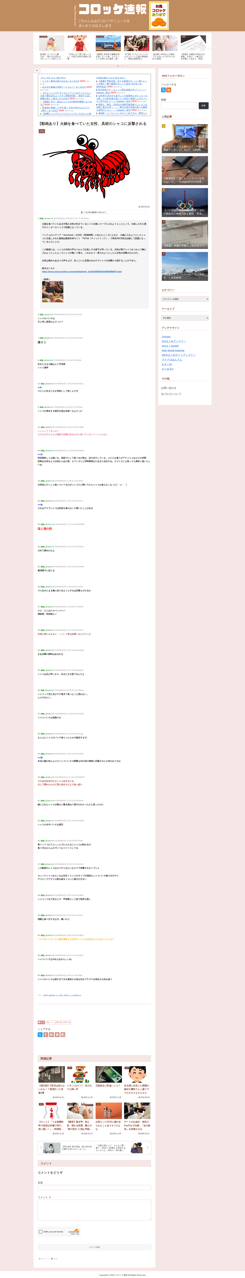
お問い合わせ (168, 388)
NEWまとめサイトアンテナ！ (179, 355)
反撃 (60, 1022)
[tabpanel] (51, 47)
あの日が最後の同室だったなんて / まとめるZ (64, 87)
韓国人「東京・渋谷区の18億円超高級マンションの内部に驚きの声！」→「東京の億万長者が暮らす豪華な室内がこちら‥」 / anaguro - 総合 (121, 107)
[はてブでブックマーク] (51, 1034)
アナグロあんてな (172, 359)
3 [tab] (126, 65)
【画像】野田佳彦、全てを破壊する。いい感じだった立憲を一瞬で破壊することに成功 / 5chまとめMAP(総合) (121, 84)
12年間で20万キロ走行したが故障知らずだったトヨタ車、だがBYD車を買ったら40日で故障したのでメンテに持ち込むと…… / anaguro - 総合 (122, 98)
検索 (163, 99)
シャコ (52, 1022)
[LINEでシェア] (57, 1034)
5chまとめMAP (170, 346)
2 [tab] (122, 65)
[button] (62, 1034)
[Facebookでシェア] (45, 1034)
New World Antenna (173, 350)
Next (209, 48)
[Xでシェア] (40, 1034)
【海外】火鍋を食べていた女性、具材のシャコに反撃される (62, 995)
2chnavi (166, 336)
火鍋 (68, 1022)
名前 (40, 1182)
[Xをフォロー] (163, 90)
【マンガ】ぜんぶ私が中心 (53, 78)
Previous (35, 48)
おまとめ (167, 364)
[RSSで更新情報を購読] (168, 90)
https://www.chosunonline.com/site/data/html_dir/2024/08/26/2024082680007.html (82, 271)
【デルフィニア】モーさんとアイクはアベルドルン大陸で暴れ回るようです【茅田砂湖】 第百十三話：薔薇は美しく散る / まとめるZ (65, 96)
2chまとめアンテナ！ (174, 341)
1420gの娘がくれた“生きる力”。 (111, 78)
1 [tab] (118, 65)
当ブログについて (171, 394)
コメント (44, 1197)
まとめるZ (168, 369)
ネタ (42, 1022)
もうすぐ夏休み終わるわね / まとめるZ (60, 81)
